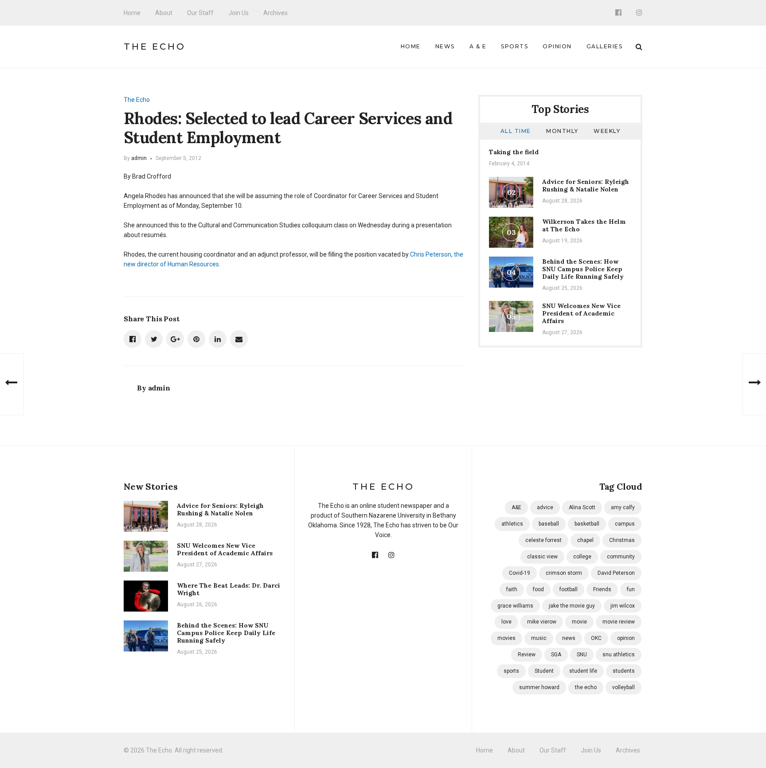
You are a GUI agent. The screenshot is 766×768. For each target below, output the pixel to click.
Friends (602, 589)
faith (511, 589)
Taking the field (514, 152)
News (445, 46)
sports (511, 671)
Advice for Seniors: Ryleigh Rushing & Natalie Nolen (585, 185)
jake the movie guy (572, 606)
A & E (478, 46)
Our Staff (200, 12)
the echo (586, 687)
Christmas (622, 540)
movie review (618, 622)
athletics (512, 524)
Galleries (604, 46)
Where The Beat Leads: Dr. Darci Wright (228, 589)
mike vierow (541, 622)
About (163, 12)
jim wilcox (622, 606)
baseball (549, 524)
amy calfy (623, 507)
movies (506, 638)
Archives (275, 12)
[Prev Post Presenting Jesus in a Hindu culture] (12, 384)
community (621, 557)
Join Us (238, 12)
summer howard (539, 687)
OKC (596, 638)
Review (526, 654)
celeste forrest (543, 540)
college (582, 557)
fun (631, 589)
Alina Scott (582, 507)
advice (545, 507)
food (538, 589)
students (624, 671)
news (568, 638)
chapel (585, 540)
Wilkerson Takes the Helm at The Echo (584, 225)
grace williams (515, 606)
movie (579, 622)
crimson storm (564, 573)
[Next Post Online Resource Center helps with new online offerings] (754, 384)
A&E (516, 507)
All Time (515, 131)
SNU (582, 654)
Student (544, 671)
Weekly (607, 131)
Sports (514, 46)
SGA (556, 654)
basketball (586, 524)
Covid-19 (519, 573)
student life (583, 671)
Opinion (557, 46)
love (506, 622)
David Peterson (616, 573)
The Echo (155, 46)
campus (625, 524)
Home (132, 12)
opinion (626, 638)
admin (139, 158)
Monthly (562, 131)
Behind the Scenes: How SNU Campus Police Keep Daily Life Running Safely (583, 269)
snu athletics (618, 654)
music (539, 638)
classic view (542, 557)
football (568, 589)
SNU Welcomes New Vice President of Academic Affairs (581, 313)
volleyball (623, 687)
